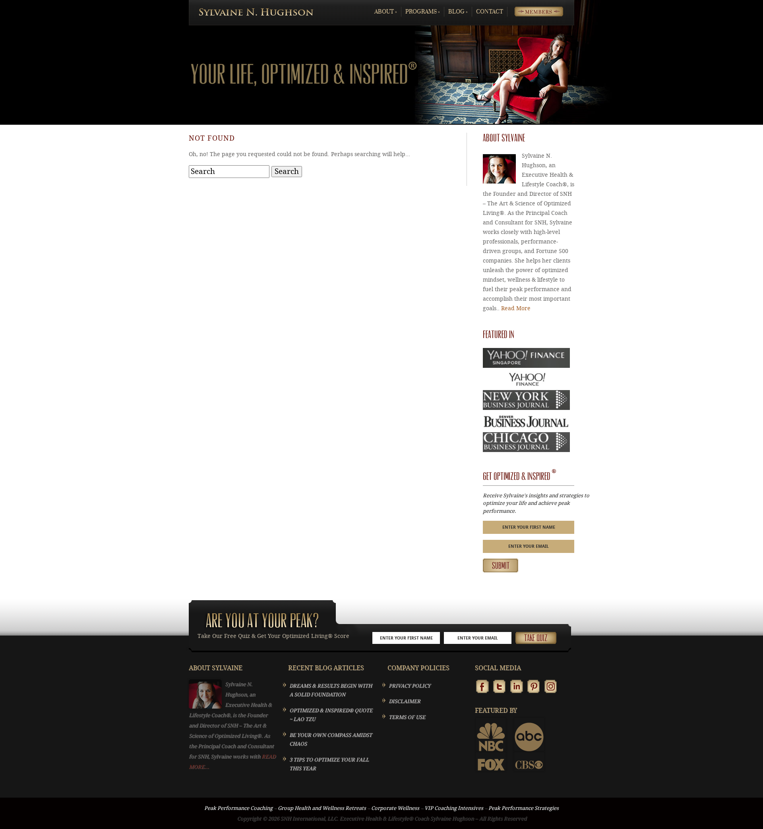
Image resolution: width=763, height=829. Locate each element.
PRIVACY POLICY (409, 686)
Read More (516, 308)
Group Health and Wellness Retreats (322, 808)
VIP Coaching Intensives (453, 808)
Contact (489, 11)
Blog (458, 11)
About (385, 11)
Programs (422, 11)
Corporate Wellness (395, 808)
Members (533, 11)
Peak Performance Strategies (523, 808)
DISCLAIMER (404, 701)
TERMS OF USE (407, 717)
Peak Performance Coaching (238, 808)
